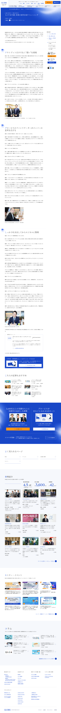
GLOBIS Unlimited (7, 684)
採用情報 (55, 709)
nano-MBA (7, 679)
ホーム (21, 3)
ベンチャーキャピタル (48, 674)
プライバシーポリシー (50, 709)
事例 (32, 3)
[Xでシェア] (48, 68)
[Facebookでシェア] (51, 68)
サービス (27, 3)
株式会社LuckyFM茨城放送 (35, 699)
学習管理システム (20, 681)
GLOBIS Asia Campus (21, 694)
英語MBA (6, 678)
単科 (9, 676)
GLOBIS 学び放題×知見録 (8, 682)
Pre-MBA (10, 679)
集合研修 (19, 674)
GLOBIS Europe (20, 698)
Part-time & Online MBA (11, 680)
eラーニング (19, 678)
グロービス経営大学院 (7, 694)
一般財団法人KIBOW (34, 694)
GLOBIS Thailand (20, 701)
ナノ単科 (7, 676)
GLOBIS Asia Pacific (21, 692)
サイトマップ (39, 709)
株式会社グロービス (7, 692)
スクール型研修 (20, 676)
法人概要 (44, 709)
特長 (23, 3)
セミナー (35, 3)
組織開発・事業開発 (20, 683)
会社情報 (42, 3)
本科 (10, 676)
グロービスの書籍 (33, 674)
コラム (39, 3)
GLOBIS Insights (34, 678)
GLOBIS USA (20, 703)
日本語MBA (7, 675)
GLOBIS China (20, 696)
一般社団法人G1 (33, 692)
